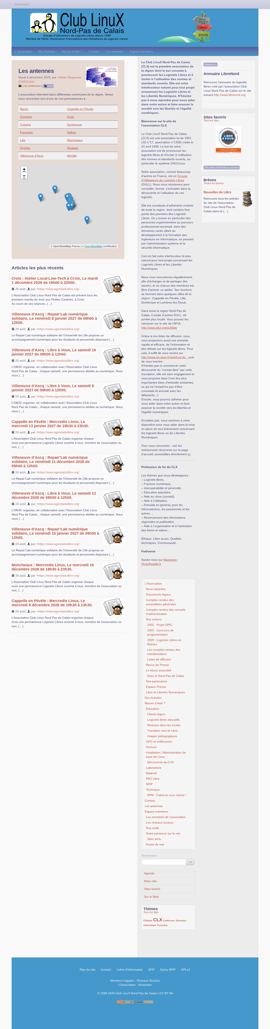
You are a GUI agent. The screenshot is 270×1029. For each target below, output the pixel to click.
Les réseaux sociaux (159, 822)
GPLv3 (185, 969)
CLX (50, 86)
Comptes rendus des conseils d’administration (165, 612)
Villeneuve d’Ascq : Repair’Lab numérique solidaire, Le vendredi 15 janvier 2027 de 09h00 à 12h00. (55, 533)
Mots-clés (150, 881)
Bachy (24, 109)
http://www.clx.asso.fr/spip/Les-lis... (164, 357)
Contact (94, 51)
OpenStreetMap (93, 246)
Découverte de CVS (160, 762)
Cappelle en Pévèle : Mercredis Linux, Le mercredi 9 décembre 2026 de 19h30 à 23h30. (52, 603)
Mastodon (170, 559)
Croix (70, 116)
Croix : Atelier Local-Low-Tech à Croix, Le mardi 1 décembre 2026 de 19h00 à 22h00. (55, 280)
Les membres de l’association (166, 817)
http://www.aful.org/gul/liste (159, 327)
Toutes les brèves (214, 183)
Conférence (169, 920)
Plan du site (87, 969)
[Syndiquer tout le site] (125, 1002)
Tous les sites (211, 120)
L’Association (23, 51)
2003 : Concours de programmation (160, 632)
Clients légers (156, 714)
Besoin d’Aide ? (72, 51)
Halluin (71, 132)
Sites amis (154, 839)
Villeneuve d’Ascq (31, 155)
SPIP (149, 784)
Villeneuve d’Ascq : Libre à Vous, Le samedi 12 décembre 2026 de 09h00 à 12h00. (54, 495)
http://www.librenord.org (230, 95)
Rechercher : (150, 855)
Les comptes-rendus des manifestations (163, 652)
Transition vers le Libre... (163, 730)
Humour (151, 747)
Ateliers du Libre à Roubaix (229, 137)
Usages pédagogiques (162, 736)
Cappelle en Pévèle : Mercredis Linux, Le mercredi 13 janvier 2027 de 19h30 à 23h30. (50, 424)
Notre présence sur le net (163, 833)
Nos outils (152, 828)
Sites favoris (152, 889)
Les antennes (114, 51)
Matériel (151, 773)
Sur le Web (151, 896)
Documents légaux (158, 594)
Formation (162, 925)
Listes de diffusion (159, 659)
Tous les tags (150, 912)
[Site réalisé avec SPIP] (144, 1002)
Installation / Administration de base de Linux (166, 754)
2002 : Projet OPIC (159, 625)
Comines (26, 116)
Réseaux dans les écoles (164, 725)
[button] (55, 189)
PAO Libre (152, 778)
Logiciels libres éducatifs (163, 719)
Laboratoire (153, 767)
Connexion (22, 4)
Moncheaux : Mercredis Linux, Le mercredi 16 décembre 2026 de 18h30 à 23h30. (53, 567)
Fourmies (26, 132)
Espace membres (141, 51)
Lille (22, 140)
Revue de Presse (157, 665)
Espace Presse (156, 686)
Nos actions (154, 619)
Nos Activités (47, 51)
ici (189, 454)
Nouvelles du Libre (217, 192)
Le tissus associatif (158, 670)
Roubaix (72, 148)
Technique (153, 789)
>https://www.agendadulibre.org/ (57, 289)
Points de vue (155, 844)
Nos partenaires (156, 681)
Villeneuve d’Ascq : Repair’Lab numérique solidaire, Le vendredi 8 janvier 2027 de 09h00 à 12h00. (54, 318)
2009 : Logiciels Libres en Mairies (164, 642)
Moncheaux (75, 140)
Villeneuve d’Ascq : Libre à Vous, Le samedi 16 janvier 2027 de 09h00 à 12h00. (54, 352)
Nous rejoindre (156, 589)
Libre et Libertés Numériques (165, 692)
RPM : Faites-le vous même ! (166, 795)
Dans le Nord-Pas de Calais (165, 676)
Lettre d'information (130, 969)
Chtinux (147, 920)
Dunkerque (74, 124)
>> (190, 862)
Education (152, 708)
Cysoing (25, 124)
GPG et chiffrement (159, 741)
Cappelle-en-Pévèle (80, 109)
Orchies (25, 148)
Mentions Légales (122, 980)
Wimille (72, 155)
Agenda (149, 873)
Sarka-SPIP (168, 969)
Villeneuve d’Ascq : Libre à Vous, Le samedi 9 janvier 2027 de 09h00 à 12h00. (53, 388)
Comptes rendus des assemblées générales (161, 602)
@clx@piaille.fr (151, 564)
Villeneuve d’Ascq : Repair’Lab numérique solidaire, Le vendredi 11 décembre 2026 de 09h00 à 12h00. (51, 461)
